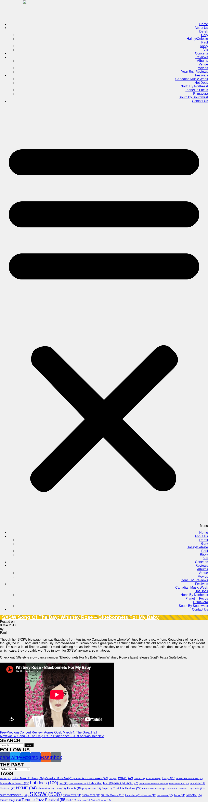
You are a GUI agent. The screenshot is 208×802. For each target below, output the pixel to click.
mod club (197, 783)
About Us (201, 27)
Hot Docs (201, 82)
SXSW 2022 (72, 795)
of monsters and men (52, 788)
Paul (204, 42)
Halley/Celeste (197, 38)
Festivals (201, 75)
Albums (202, 60)
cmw (125, 778)
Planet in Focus (196, 90)
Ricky (204, 46)
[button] (104, 317)
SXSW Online (112, 795)
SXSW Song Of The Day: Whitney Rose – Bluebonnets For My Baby (80, 617)
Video (95, 800)
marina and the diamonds (153, 783)
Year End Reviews (194, 71)
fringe (168, 778)
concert (139, 778)
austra (5, 778)
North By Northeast (194, 86)
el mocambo (153, 778)
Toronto (194, 795)
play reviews (91, 788)
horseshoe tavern (14, 783)
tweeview (84, 800)
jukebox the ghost (100, 783)
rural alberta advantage (156, 788)
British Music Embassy (28, 778)
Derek (203, 31)
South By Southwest (193, 97)
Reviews (201, 57)
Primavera (200, 93)
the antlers (133, 795)
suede (199, 788)
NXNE (26, 788)
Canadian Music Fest (59, 778)
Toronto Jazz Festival (44, 800)
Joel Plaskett (78, 783)
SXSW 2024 (91, 795)
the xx (179, 795)
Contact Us (200, 101)
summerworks (14, 795)
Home (203, 24)
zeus (106, 800)
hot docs (44, 782)
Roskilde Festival (127, 788)
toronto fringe (10, 800)
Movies (203, 68)
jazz (63, 783)
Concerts (201, 53)
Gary (204, 35)
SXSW (45, 794)
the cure (149, 795)
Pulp (107, 788)
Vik (205, 49)
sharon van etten (181, 788)
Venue (203, 64)
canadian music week (91, 778)
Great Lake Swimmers (189, 778)
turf (71, 800)
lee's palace (126, 783)
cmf (113, 778)
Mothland (7, 788)
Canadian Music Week (191, 79)
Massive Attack (179, 783)
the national (165, 795)
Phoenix (74, 788)
